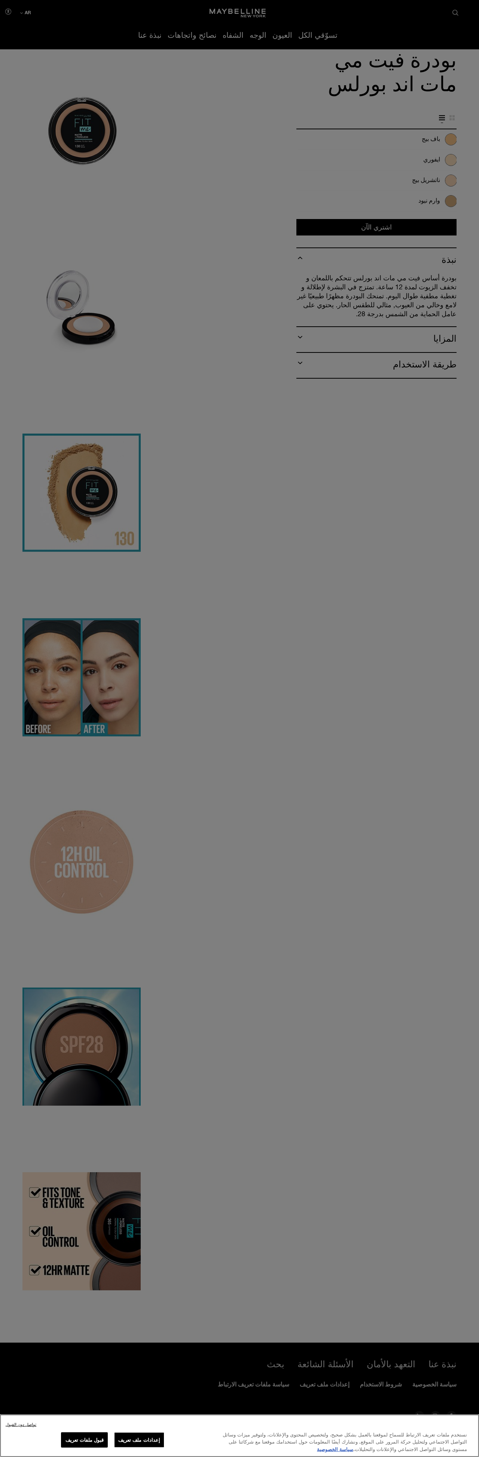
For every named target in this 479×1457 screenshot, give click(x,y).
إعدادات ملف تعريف (139, 1439)
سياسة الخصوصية (335, 1449)
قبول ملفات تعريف (84, 1439)
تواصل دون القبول (21, 1424)
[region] (239, 1435)
